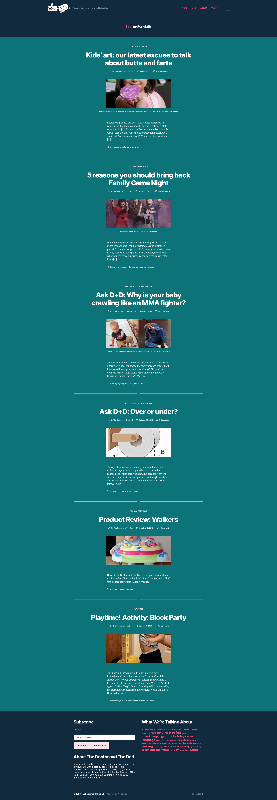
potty (134, 147)
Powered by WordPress (116, 794)
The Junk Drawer (138, 47)
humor (190, 736)
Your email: (78, 729)
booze (152, 729)
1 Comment (164, 528)
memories (165, 740)
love (158, 740)
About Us (204, 8)
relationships (158, 747)
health (170, 737)
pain (169, 743)
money (194, 740)
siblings (180, 747)
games (184, 733)
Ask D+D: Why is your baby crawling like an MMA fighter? (138, 299)
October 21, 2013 (146, 420)
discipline (195, 729)
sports (193, 747)
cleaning (159, 729)
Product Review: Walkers (138, 519)
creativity (117, 147)
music (163, 743)
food (112, 589)
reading (147, 746)
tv (125, 589)
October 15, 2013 (146, 528)
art (111, 147)
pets (130, 701)
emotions (151, 733)
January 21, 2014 (145, 311)
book (147, 729)
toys (172, 750)
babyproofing (115, 491)
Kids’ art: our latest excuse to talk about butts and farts (138, 59)
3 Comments (164, 420)
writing (194, 749)
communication (172, 729)
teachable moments (147, 267)
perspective (176, 743)
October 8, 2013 (145, 626)
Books (184, 8)
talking (198, 747)
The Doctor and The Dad (124, 71)
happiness (163, 737)
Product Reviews (138, 511)
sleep (186, 746)
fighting (121, 383)
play (184, 743)
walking (130, 589)
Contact (214, 8)
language (148, 740)
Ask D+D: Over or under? (138, 411)
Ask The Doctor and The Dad (138, 287)
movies (155, 743)
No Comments (162, 71)
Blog (194, 8)
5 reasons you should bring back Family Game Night (138, 179)
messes (125, 491)
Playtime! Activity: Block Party (138, 617)
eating (144, 733)
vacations (184, 750)
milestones (129, 383)
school (139, 147)
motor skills (126, 147)
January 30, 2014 (145, 191)
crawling (113, 383)
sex (174, 746)
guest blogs (150, 736)
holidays (179, 736)
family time (114, 267)
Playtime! (138, 609)
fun (121, 267)
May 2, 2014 (145, 71)
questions (197, 743)
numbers (123, 701)
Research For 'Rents (138, 167)
